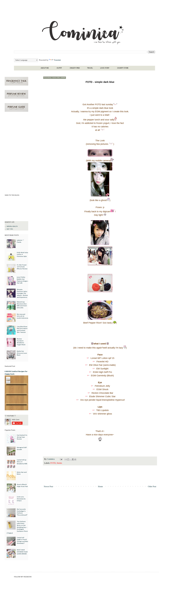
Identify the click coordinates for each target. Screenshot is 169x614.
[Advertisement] (16, 153)
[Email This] (66, 459)
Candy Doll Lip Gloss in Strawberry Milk (22, 462)
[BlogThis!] (68, 459)
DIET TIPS (10, 229)
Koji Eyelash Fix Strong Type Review (22, 437)
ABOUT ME (45, 68)
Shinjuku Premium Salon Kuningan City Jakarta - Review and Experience (22, 293)
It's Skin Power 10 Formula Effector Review (22, 267)
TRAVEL (90, 68)
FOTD (53, 463)
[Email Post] (61, 459)
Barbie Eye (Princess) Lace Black (22, 353)
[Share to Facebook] (73, 459)
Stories (59, 463)
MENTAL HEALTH (12, 226)
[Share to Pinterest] (75, 459)
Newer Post (48, 486)
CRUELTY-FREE (75, 68)
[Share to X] (70, 459)
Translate (57, 60)
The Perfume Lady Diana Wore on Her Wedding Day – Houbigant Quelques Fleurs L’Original (17, 527)
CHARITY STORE (122, 68)
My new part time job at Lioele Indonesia (22, 316)
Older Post (152, 486)
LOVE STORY (104, 68)
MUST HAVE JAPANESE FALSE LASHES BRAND (22, 552)
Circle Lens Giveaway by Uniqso (21, 499)
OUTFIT (59, 68)
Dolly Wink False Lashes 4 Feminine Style (22, 254)
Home (100, 486)
